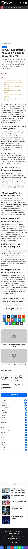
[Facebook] (4, 316)
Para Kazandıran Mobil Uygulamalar (20, 385)
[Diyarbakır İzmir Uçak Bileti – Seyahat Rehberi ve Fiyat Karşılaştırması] (6, 491)
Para (3, 420)
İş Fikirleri (4, 412)
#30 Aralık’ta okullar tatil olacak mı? (12, 7)
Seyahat (4, 432)
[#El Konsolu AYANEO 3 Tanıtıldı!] (6, 497)
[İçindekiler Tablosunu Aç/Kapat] (2, 78)
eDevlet (10, 43)
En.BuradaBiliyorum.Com (19, 536)
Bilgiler (3, 410)
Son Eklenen (5, 484)
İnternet (4, 425)
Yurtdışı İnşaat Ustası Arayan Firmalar (14, 309)
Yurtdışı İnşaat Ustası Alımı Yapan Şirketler (15, 80)
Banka (3, 447)
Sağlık (3, 417)
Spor (3, 437)
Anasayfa (5, 43)
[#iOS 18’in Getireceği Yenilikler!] (6, 520)
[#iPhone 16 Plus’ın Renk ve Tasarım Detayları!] (6, 510)
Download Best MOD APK (14, 538)
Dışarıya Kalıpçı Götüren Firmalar (14, 298)
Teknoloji (4, 405)
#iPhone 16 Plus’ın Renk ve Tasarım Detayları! (18, 507)
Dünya (3, 427)
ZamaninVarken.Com (14, 533)
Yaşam (4, 435)
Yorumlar (23, 484)
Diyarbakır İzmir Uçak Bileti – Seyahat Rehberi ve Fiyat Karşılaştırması (18, 490)
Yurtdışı (10, 116)
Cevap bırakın (14, 394)
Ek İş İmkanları (5, 407)
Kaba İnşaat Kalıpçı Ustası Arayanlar (14, 301)
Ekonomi (4, 415)
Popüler (15, 484)
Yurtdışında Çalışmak (7, 430)
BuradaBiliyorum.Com (7, 536)
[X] (8, 316)
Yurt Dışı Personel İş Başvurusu (14, 305)
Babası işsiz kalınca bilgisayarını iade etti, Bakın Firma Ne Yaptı (20, 378)
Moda (3, 442)
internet (15, 161)
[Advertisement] (14, 25)
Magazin (4, 440)
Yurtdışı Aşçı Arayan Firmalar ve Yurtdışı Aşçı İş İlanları (7, 377)
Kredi (3, 449)
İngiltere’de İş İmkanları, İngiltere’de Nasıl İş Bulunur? (6, 387)
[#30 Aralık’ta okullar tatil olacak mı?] (6, 502)
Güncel (4, 402)
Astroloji (4, 444)
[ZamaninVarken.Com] (7, 3)
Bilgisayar (4, 422)
